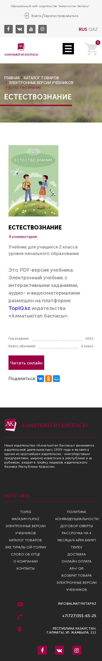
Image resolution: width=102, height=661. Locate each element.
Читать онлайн (26, 363)
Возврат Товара (76, 576)
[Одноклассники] (48, 378)
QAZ (93, 29)
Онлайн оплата (76, 561)
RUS (83, 29)
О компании (25, 561)
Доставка (76, 554)
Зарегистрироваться (61, 16)
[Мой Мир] (56, 378)
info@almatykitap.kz (77, 604)
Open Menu (68, 48)
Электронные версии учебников (40, 83)
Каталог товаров (41, 78)
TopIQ (25, 512)
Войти (36, 16)
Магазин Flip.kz (25, 519)
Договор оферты (76, 526)
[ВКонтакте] (40, 378)
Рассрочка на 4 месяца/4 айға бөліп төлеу (77, 540)
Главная (12, 78)
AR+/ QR (76, 568)
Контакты (25, 568)
